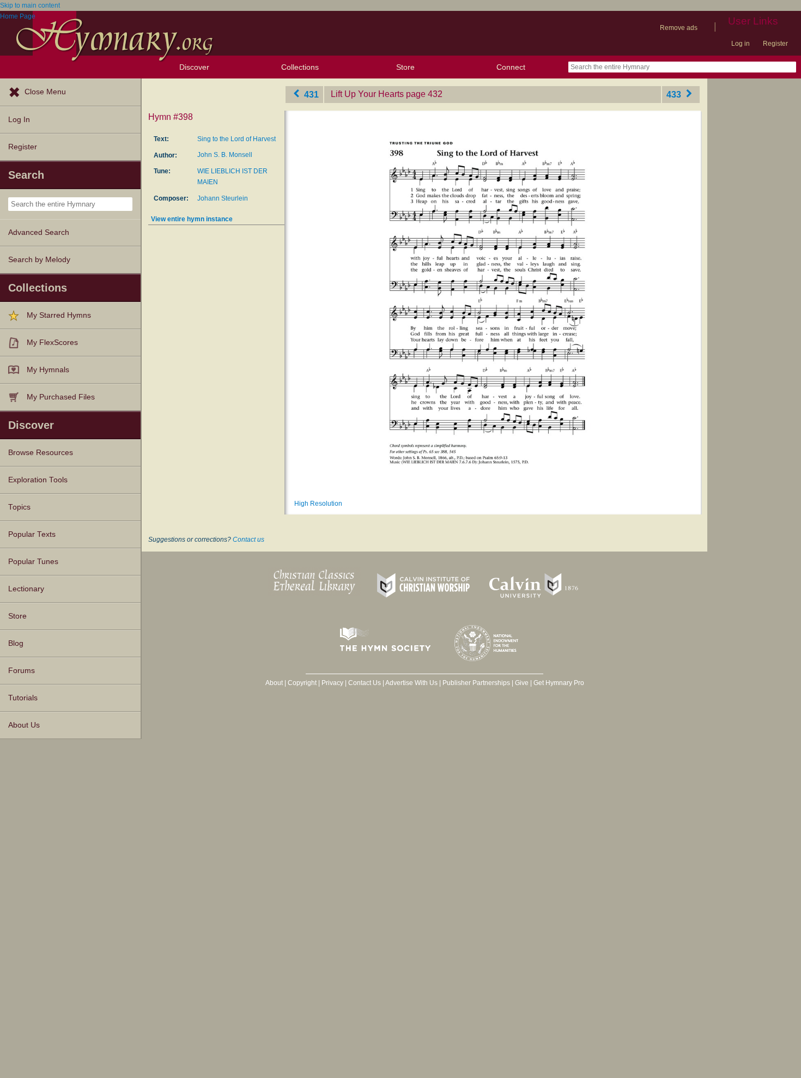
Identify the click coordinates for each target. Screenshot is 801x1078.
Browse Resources (40, 453)
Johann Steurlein (222, 198)
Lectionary (26, 589)
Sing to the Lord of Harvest (236, 139)
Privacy (332, 683)
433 (674, 94)
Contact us (248, 539)
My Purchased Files (61, 397)
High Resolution (318, 503)
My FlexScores (52, 342)
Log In (19, 120)
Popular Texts (32, 534)
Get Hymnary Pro (558, 683)
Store (405, 67)
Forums (21, 671)
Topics (19, 507)
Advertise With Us (411, 683)
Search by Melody (39, 260)
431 (310, 94)
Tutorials (23, 698)
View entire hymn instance (192, 219)
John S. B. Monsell (224, 155)
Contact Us (364, 683)
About (274, 683)
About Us (24, 725)
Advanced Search (38, 232)
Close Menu (45, 92)
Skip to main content (30, 5)
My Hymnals (48, 370)
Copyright (302, 683)
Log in (740, 43)
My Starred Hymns (59, 315)
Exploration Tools (38, 480)
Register (775, 43)
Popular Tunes (33, 562)
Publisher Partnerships (476, 683)
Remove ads (678, 28)
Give (522, 683)
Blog (15, 643)
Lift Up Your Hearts (367, 94)
